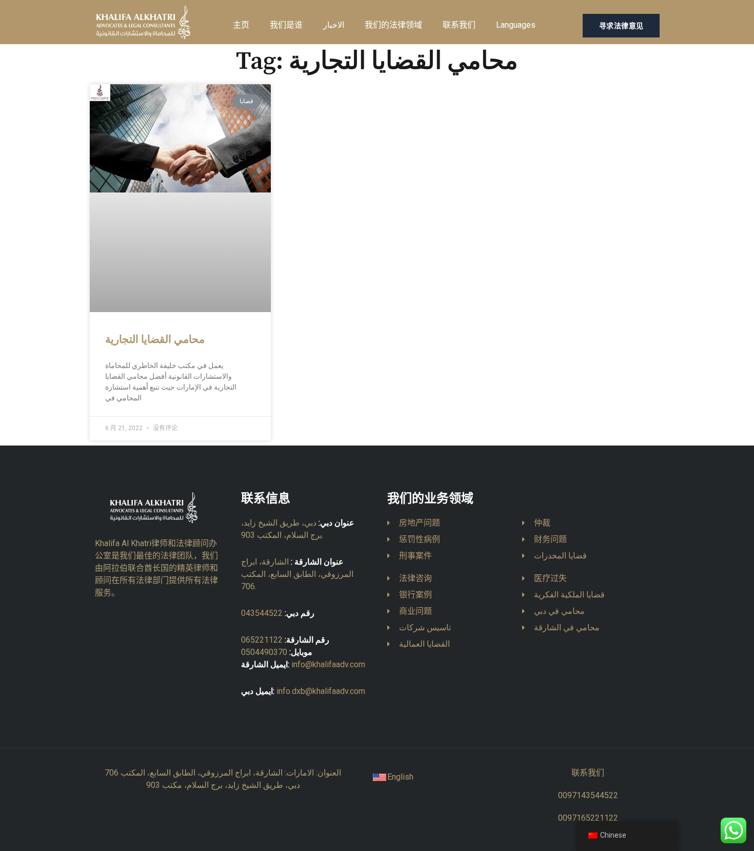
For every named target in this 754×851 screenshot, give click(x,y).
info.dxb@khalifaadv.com (320, 691)
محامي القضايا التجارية (155, 339)
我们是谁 (286, 25)
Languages (515, 25)
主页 (241, 25)
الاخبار (333, 25)
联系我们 (459, 25)
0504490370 (264, 652)
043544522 (262, 613)
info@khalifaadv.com (328, 664)
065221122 (262, 640)
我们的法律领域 (393, 25)
